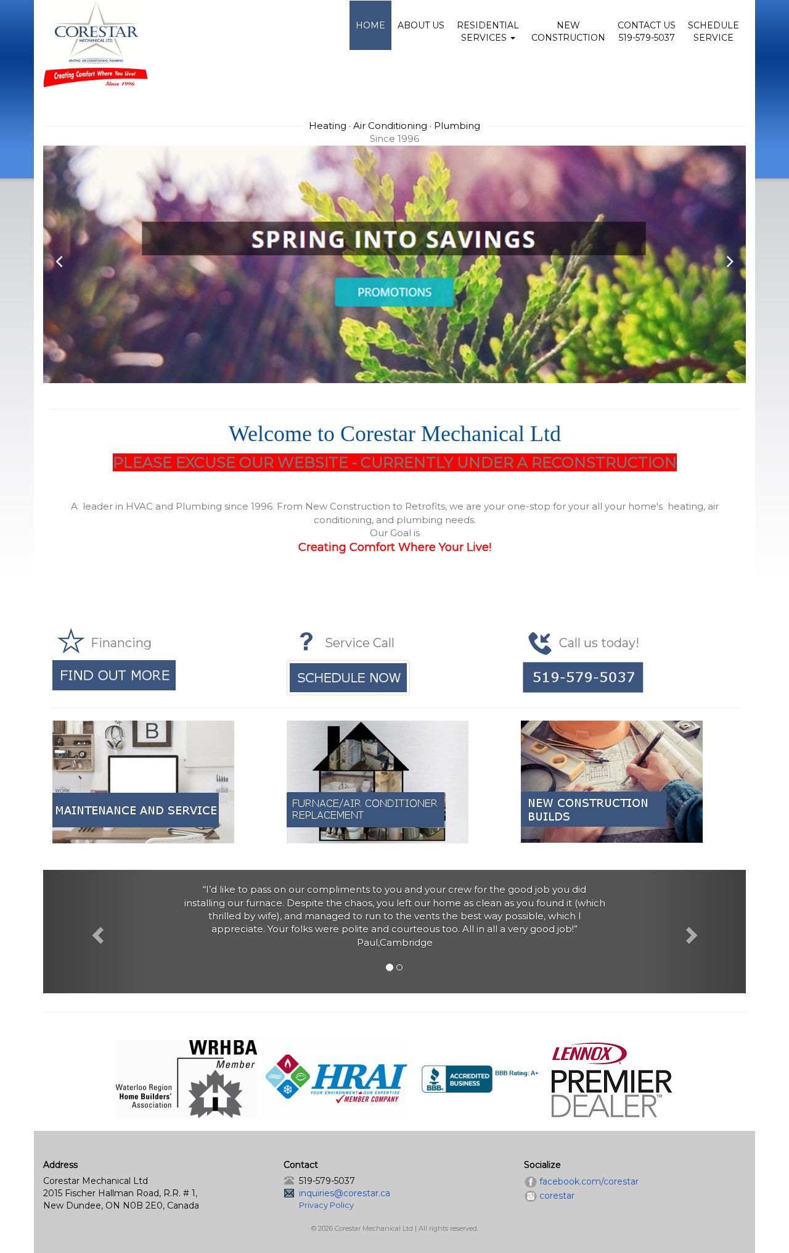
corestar (556, 1195)
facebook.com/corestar (589, 1181)
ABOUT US (421, 25)
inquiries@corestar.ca (344, 1193)
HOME (370, 25)
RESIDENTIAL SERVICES (488, 31)
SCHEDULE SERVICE (713, 31)
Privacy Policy (326, 1205)
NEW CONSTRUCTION (568, 31)
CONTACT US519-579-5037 (647, 31)
